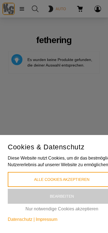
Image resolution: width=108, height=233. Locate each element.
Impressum (46, 219)
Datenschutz (20, 219)
